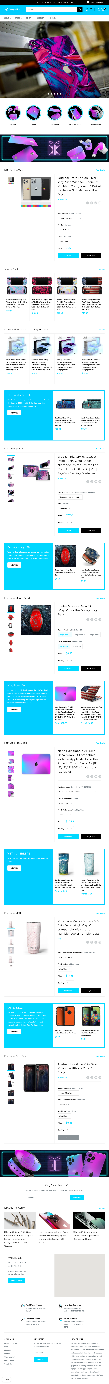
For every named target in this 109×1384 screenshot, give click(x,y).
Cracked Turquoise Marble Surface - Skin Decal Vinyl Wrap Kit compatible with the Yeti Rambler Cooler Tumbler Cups (91, 885)
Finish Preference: (71, 810)
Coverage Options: (69, 798)
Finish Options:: (68, 964)
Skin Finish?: (67, 1111)
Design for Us (9, 1360)
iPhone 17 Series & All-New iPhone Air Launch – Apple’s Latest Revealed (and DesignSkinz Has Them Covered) (18, 1239)
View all (102, 269)
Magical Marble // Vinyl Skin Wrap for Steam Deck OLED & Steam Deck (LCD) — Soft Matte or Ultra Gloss (16, 303)
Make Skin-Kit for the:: (76, 492)
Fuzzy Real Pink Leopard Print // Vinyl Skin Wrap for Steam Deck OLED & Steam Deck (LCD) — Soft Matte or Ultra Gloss (42, 304)
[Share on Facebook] (87, 202)
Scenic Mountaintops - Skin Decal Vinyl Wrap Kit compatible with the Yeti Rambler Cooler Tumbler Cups (65, 883)
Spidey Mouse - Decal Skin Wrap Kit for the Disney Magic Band (65, 572)
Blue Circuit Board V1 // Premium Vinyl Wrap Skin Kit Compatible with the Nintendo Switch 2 (65, 421)
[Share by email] (99, 202)
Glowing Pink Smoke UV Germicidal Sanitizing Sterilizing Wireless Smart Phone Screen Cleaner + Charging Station (66, 365)
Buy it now (91, 255)
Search (6, 1347)
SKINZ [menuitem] (6, 18)
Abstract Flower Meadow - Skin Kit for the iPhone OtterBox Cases (90, 1032)
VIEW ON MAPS (16, 1280)
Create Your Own (10, 1343)
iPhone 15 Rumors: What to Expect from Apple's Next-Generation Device (87, 1235)
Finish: (64, 225)
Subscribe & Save (97, 2)
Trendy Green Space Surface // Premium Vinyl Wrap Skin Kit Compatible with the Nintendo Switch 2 (90, 421)
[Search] (79, 9)
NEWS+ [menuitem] (53, 18)
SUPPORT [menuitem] (40, 18)
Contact (7, 1353)
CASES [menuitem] (17, 18)
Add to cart (68, 255)
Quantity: (61, 522)
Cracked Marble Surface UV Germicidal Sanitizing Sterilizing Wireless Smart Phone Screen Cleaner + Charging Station (91, 365)
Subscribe (77, 1197)
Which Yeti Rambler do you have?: (76, 952)
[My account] (99, 9)
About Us (7, 1350)
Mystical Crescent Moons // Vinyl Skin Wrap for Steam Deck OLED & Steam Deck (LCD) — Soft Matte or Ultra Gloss (66, 304)
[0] (103, 9)
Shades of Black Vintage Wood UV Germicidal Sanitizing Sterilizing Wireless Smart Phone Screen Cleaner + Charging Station (42, 365)
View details (100, 170)
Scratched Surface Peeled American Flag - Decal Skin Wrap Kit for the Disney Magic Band (91, 573)
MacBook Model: (74, 787)
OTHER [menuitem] (28, 18)
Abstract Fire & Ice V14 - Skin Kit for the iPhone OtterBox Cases (77, 1068)
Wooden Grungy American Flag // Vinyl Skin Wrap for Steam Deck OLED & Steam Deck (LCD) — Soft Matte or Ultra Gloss (91, 304)
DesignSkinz (62, 200)
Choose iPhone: (70, 1088)
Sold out (68, 1138)
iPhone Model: (70, 213)
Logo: (64, 236)
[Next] (105, 114)
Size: (64, 504)
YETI (59, 939)
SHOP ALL (14, 413)
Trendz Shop (9, 1364)
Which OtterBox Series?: (71, 1100)
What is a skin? (9, 1357)
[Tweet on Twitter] (95, 202)
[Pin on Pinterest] (91, 202)
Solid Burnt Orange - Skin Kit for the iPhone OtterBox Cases (65, 1031)
